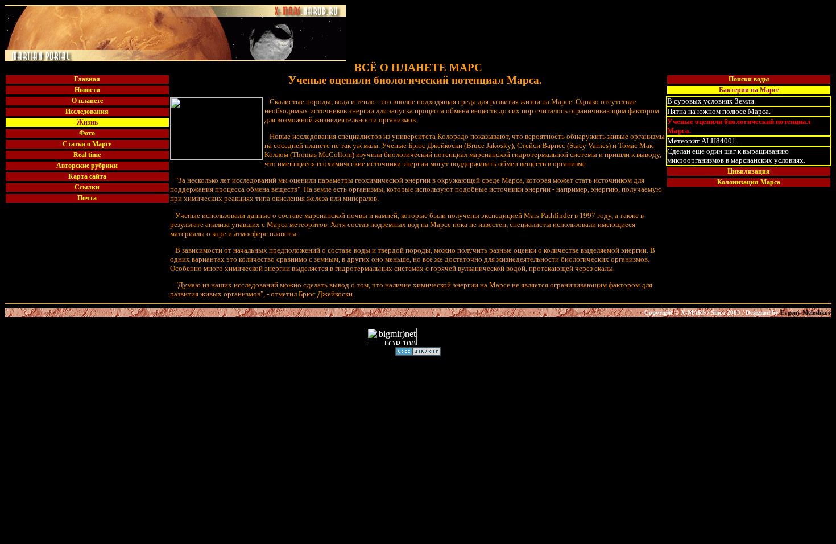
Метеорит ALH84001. (702, 141)
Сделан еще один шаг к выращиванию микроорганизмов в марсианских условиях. (736, 155)
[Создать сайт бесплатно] (418, 352)
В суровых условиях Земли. (711, 101)
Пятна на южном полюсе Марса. (719, 111)
